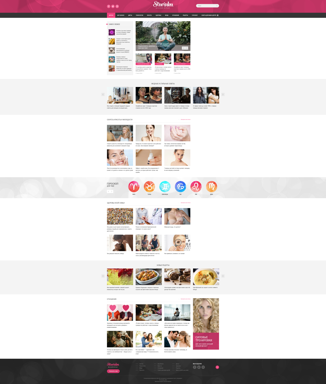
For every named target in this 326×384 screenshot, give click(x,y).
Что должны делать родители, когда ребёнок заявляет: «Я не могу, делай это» (144, 69)
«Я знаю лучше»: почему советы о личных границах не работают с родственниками (163, 69)
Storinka (163, 6)
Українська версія (159, 381)
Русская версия (167, 381)
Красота (149, 15)
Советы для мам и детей (208, 15)
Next (186, 48)
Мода (166, 15)
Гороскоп (195, 15)
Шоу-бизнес (120, 15)
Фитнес (111, 15)
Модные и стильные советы (180, 64)
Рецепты (185, 15)
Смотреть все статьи (185, 119)
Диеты (130, 15)
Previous (183, 48)
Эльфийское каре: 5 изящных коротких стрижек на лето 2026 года (182, 69)
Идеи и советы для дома (182, 370)
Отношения (175, 15)
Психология (139, 15)
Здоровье (158, 15)
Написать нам (113, 371)
